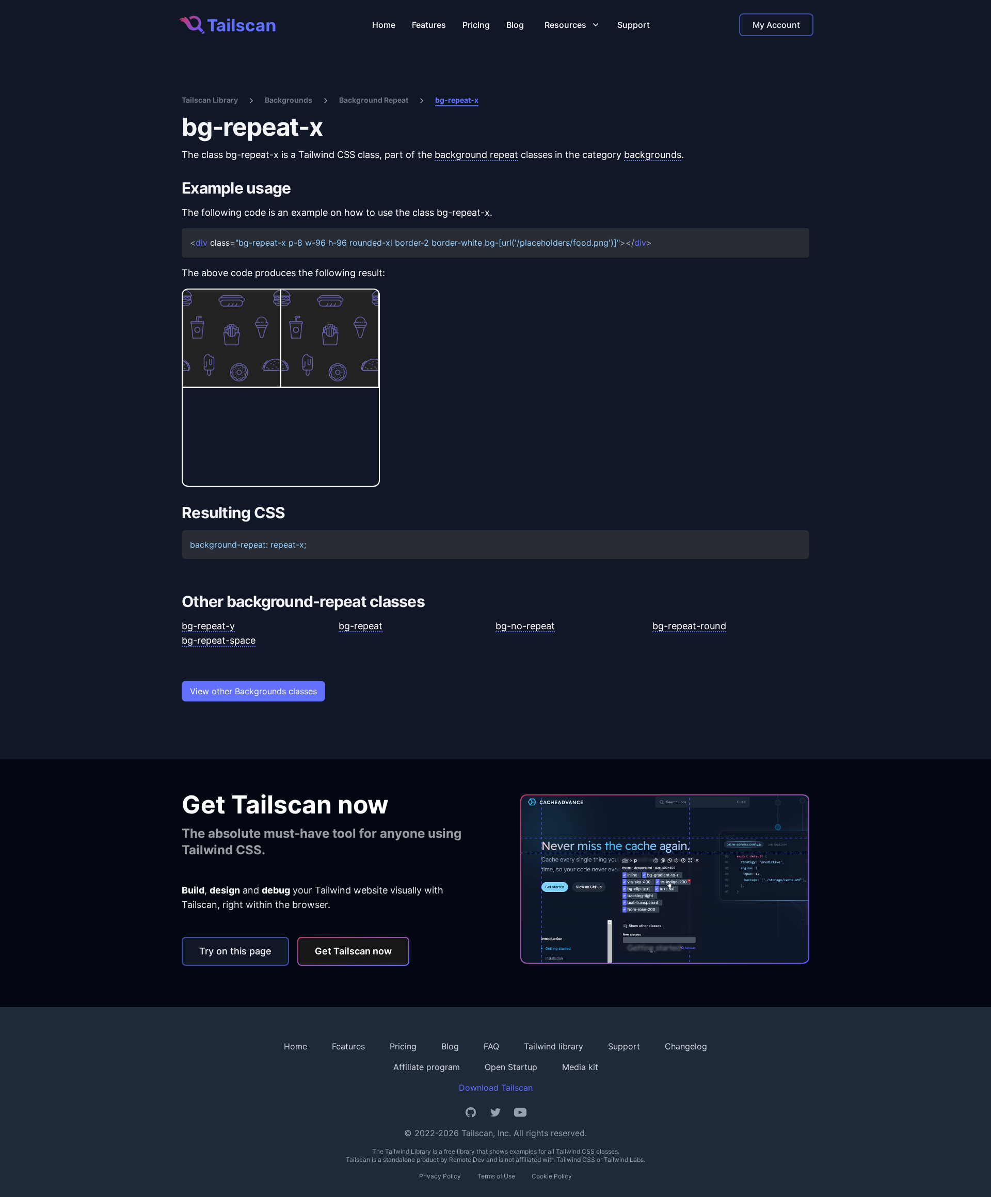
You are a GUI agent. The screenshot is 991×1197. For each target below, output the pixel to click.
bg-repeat (360, 625)
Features (429, 25)
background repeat (476, 154)
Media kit (580, 1067)
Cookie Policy (552, 1176)
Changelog (686, 1046)
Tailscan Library (210, 99)
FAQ (491, 1046)
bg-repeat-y (208, 625)
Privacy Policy (440, 1176)
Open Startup (511, 1067)
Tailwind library (553, 1046)
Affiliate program (426, 1067)
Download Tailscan (496, 1087)
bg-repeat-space (218, 640)
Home (383, 25)
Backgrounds (288, 99)
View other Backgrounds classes (253, 691)
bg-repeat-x (456, 99)
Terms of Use (496, 1176)
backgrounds (652, 154)
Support (633, 25)
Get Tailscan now (353, 951)
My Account (776, 25)
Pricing (476, 25)
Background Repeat (373, 99)
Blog (515, 25)
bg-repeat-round (689, 625)
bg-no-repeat (525, 625)
